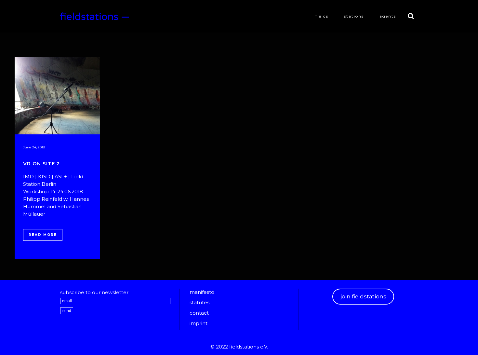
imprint (198, 323)
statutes (199, 302)
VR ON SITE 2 (41, 163)
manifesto (202, 292)
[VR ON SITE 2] (57, 95)
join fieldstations (363, 296)
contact (199, 313)
